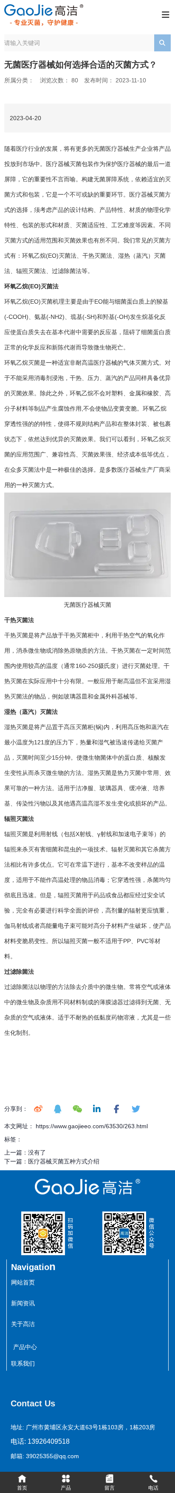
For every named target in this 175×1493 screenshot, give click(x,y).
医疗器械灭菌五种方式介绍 (63, 1161)
